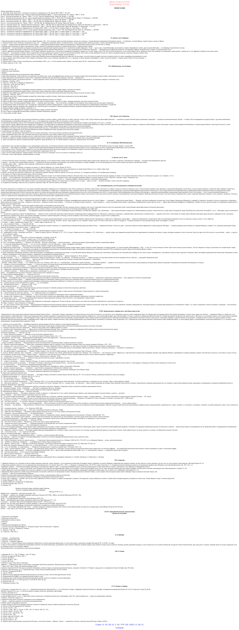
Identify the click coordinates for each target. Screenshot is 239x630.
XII (118, 624)
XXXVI (131, 624)
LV (143, 624)
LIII (139, 624)
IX (113, 624)
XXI (126, 624)
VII (106, 624)
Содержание (120, 627)
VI (103, 624)
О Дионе (98, 624)
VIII (109, 624)
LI (136, 624)
